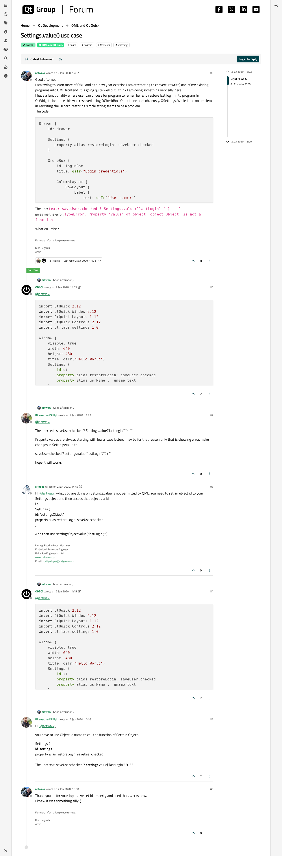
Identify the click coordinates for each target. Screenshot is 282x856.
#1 (211, 73)
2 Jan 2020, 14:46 (80, 719)
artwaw (40, 73)
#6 (211, 789)
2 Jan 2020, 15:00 (68, 789)
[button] (6, 850)
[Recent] (6, 14)
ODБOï (39, 287)
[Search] (6, 58)
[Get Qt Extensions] (6, 67)
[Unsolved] (6, 75)
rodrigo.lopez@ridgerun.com (58, 561)
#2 (211, 415)
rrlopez (39, 486)
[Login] (276, 5)
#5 (211, 719)
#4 (211, 287)
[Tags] (6, 22)
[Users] (6, 40)
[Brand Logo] (57, 9)
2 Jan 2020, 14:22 (80, 415)
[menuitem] (276, 5)
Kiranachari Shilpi (46, 415)
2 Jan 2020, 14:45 (66, 287)
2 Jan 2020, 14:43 (67, 486)
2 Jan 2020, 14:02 (68, 73)
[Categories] (6, 5)
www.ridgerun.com (45, 557)
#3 (211, 486)
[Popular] (6, 31)
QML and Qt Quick (52, 45)
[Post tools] (209, 260)
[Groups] (6, 49)
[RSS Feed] (60, 59)
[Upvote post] (193, 260)
